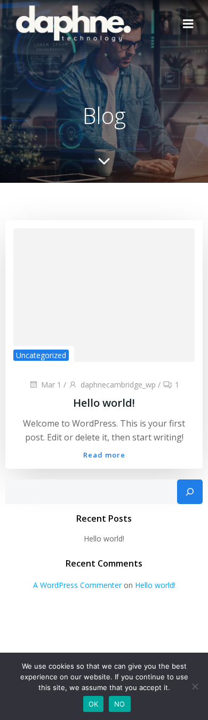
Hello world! (104, 538)
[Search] (190, 491)
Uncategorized (41, 355)
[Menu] (188, 24)
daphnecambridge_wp (118, 385)
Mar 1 (51, 385)
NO (119, 704)
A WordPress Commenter (77, 585)
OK (94, 704)
